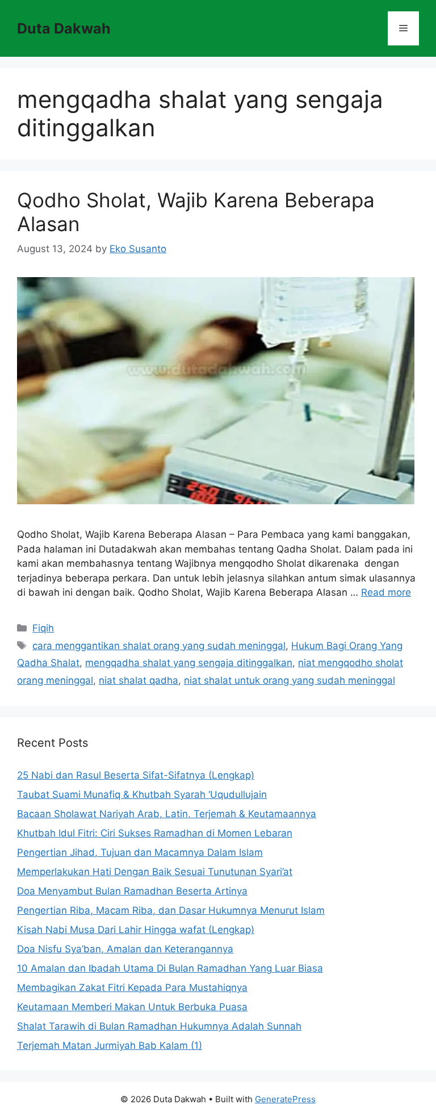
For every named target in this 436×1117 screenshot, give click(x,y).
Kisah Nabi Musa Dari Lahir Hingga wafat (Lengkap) (135, 929)
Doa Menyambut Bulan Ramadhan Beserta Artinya (132, 891)
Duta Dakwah (64, 28)
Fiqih (43, 628)
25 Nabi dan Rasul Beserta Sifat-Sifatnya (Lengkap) (135, 775)
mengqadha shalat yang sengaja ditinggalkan (188, 662)
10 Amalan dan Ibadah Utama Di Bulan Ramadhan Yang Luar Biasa (170, 968)
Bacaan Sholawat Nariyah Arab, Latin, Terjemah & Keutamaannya (166, 813)
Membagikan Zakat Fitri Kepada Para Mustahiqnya (132, 987)
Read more (386, 592)
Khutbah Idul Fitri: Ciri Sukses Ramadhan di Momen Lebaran (154, 833)
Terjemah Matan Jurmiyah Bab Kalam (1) (109, 1045)
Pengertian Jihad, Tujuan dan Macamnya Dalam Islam (140, 852)
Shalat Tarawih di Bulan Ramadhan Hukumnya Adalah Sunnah (159, 1026)
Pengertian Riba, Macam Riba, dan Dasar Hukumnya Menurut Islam (171, 910)
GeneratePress (285, 1099)
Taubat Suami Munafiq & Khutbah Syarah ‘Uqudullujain (142, 794)
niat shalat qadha (138, 680)
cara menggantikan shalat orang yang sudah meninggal (159, 645)
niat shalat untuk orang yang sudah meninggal (289, 680)
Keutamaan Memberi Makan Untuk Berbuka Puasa (132, 1007)
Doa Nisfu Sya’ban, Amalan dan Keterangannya (125, 949)
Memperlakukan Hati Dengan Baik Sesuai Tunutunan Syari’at (154, 871)
